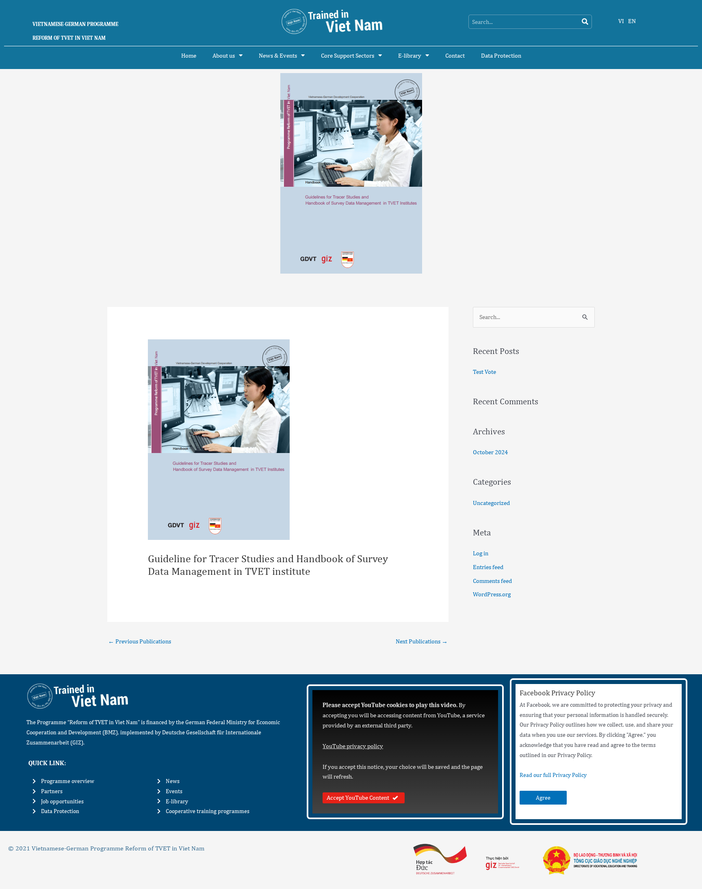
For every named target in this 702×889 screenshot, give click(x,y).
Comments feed (492, 580)
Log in (480, 553)
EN (632, 20)
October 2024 (490, 452)
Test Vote (484, 371)
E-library (409, 55)
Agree (543, 797)
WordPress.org (492, 594)
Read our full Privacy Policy (553, 775)
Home (188, 55)
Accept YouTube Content (358, 797)
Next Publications (422, 641)
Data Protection (501, 55)
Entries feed (488, 566)
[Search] (585, 21)
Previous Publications (139, 641)
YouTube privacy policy (353, 745)
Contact (455, 55)
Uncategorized (491, 502)
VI (621, 20)
